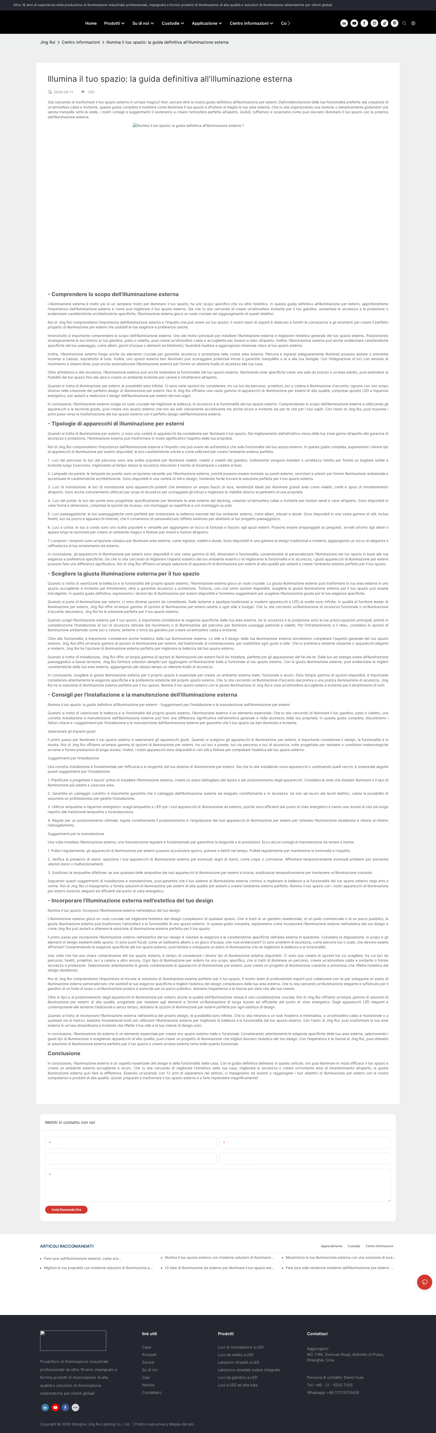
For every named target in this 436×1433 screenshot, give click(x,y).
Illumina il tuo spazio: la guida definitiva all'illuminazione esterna (167, 42)
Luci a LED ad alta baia (237, 1385)
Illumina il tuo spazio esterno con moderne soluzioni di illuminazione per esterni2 (220, 1257)
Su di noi (150, 1369)
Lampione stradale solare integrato (249, 1369)
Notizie (148, 1385)
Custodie (354, 1246)
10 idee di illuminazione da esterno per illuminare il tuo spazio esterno (220, 1268)
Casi (146, 1377)
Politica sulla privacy (152, 1424)
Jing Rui (47, 42)
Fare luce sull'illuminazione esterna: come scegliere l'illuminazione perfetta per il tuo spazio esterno (83, 1258)
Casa (146, 1347)
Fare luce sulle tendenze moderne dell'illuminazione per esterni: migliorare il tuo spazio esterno (341, 1268)
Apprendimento (331, 1246)
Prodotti (149, 1354)
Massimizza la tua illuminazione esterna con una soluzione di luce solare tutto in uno (341, 1257)
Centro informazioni (81, 42)
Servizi (148, 1362)
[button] (288, 23)
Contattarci (152, 1392)
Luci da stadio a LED (236, 1354)
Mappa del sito (181, 1424)
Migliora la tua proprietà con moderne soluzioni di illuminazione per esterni (99, 1268)
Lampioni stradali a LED (238, 1362)
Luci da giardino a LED (237, 1377)
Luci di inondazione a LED (241, 1347)
